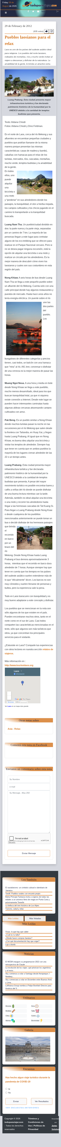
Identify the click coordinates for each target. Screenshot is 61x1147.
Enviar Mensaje (29, 853)
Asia (10, 729)
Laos (9, 706)
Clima (8, 1016)
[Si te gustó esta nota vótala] (46, 31)
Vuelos (33, 1016)
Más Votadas (35, 918)
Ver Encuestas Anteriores (22, 1108)
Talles (33, 1011)
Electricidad (35, 1020)
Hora (33, 1006)
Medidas (9, 1011)
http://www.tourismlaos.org (19, 665)
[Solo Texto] (51, 31)
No (9, 1093)
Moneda (8, 1006)
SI (9, 1089)
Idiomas (8, 1020)
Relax (17, 729)
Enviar (16, 1101)
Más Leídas (13, 918)
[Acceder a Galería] (28, 1049)
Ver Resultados (42, 1101)
